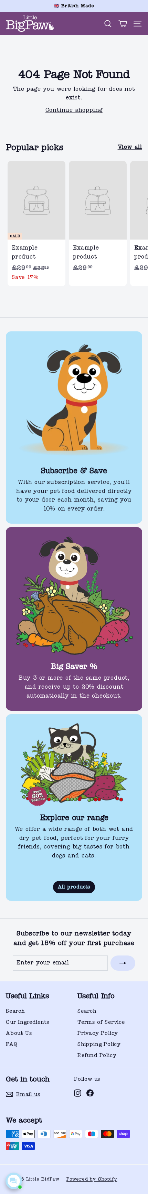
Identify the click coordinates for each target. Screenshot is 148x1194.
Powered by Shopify (91, 1179)
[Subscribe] (122, 963)
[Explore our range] (74, 764)
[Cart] (123, 23)
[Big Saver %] (74, 595)
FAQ (11, 1044)
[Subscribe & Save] (74, 399)
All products (74, 887)
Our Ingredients (27, 1022)
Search (15, 1011)
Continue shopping (74, 110)
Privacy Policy (97, 1033)
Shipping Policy (99, 1044)
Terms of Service (101, 1022)
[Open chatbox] (14, 1181)
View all (130, 147)
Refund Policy (96, 1055)
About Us (19, 1033)
